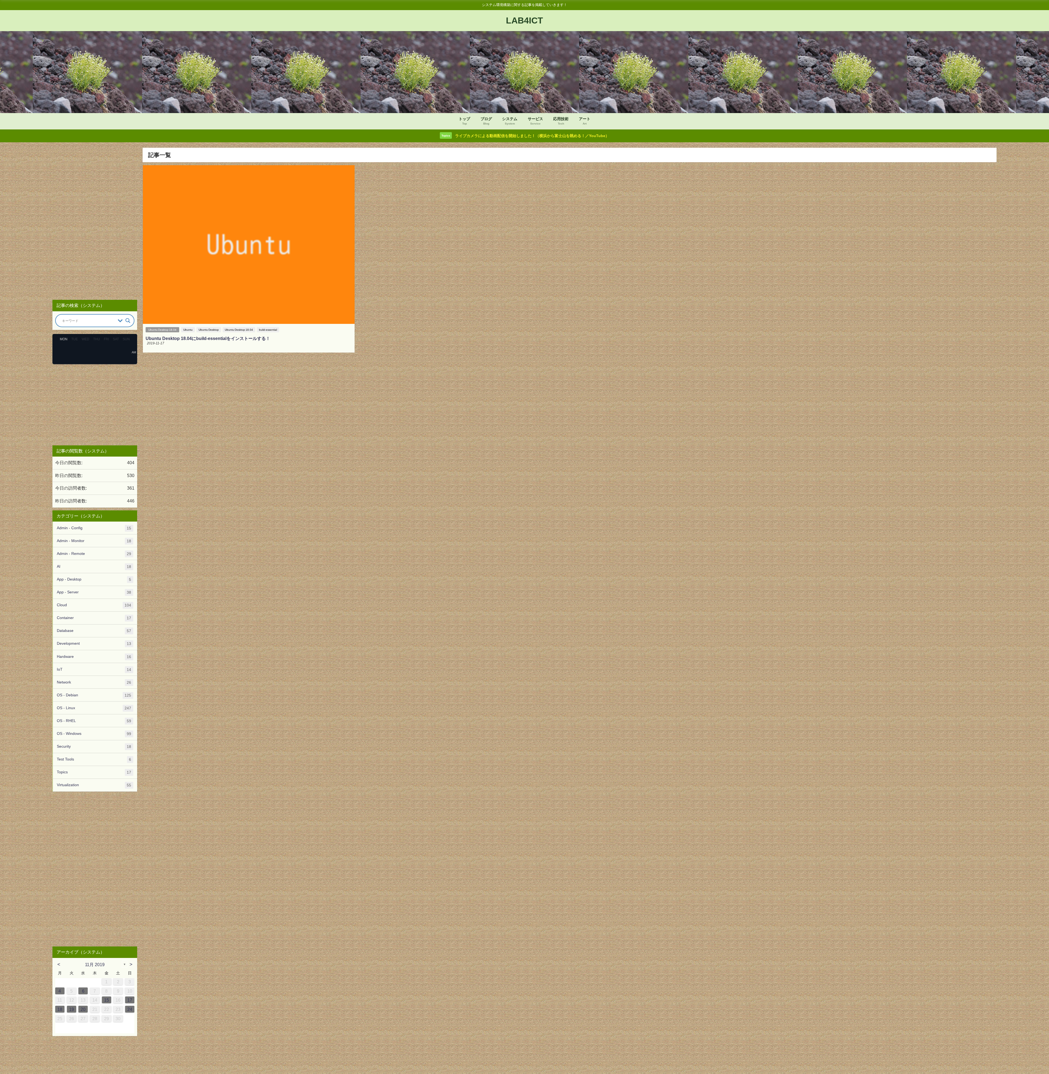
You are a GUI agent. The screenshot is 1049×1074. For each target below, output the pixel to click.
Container (94, 618)
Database (94, 631)
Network (94, 682)
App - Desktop (94, 579)
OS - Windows (94, 734)
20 (83, 1009)
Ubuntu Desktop (209, 330)
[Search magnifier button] (128, 320)
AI (94, 566)
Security (94, 746)
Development (94, 643)
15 (106, 1000)
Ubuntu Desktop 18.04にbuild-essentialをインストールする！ (208, 338)
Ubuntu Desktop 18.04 (162, 330)
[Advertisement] (94, 221)
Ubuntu (188, 330)
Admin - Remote (94, 554)
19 (71, 1009)
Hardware (94, 657)
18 (59, 1009)
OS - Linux (94, 708)
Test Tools (94, 759)
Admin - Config (94, 528)
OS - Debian (94, 695)
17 (129, 1000)
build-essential (268, 330)
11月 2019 (95, 964)
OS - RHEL (94, 721)
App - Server (94, 592)
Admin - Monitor (94, 541)
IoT (94, 669)
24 (129, 1009)
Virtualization (94, 785)
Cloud (94, 605)
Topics (94, 772)
